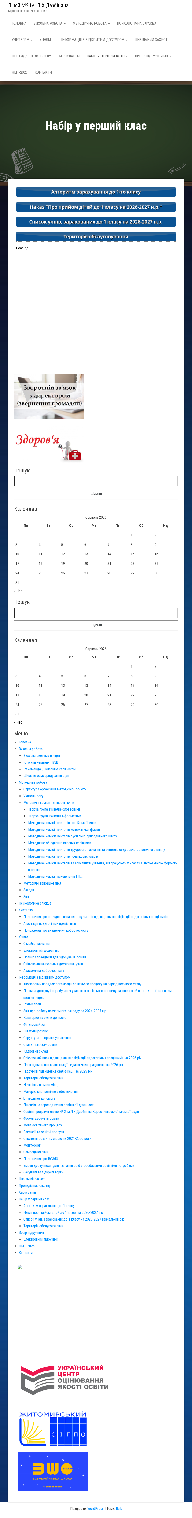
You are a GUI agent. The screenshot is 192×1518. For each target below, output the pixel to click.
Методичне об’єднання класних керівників (59, 843)
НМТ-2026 (20, 72)
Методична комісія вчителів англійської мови (62, 823)
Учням (46, 40)
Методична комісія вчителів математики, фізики (64, 829)
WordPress (95, 1508)
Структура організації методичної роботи (54, 789)
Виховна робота (48, 23)
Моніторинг (32, 1145)
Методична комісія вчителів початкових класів (63, 856)
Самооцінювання (35, 1152)
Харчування (69, 56)
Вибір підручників (152, 56)
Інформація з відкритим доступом (93, 40)
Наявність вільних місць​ (41, 1085)
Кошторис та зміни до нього (44, 1017)
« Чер (18, 591)
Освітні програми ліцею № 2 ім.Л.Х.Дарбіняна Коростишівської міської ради (81, 1111)
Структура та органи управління (47, 1037)
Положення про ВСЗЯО (40, 1159)
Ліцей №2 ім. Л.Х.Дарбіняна (38, 5)
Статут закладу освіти (40, 1044)
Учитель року (33, 796)
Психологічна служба (136, 23)
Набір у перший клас (106, 56)
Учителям (21, 40)
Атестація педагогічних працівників (49, 923)
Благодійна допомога (39, 1098)
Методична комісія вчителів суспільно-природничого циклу (72, 836)
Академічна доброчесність (43, 970)
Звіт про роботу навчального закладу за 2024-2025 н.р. (65, 1011)
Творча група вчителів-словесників (54, 809)
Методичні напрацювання (42, 883)
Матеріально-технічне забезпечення (50, 1091)
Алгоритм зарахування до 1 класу (49, 1205)
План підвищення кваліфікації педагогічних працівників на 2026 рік (73, 1065)
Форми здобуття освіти (41, 1118)
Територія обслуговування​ (43, 1078)
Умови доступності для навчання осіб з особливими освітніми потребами (78, 1165)
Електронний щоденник (41, 950)
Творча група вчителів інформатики (54, 816)
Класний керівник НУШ (40, 762)
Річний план (32, 1004)
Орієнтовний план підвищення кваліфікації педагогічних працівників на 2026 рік (82, 1058)
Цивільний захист (151, 40)
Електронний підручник (40, 1239)
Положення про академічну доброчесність (55, 930)
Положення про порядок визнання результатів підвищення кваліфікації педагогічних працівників (95, 917)
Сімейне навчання (36, 943)
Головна (19, 23)
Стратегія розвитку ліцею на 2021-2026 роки (57, 1138)
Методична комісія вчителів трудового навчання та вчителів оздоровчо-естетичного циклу (96, 849)
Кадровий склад (35, 1051)
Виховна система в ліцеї (41, 755)
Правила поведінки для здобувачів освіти (54, 957)
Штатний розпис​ (35, 1031)
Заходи (28, 890)
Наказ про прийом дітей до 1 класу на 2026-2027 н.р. (63, 1212)
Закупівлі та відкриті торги (43, 1172)
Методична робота (90, 23)
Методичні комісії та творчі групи (48, 802)
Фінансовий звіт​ (35, 1024)
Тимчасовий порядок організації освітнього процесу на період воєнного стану (82, 984)
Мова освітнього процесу (42, 1125)
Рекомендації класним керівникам (49, 769)
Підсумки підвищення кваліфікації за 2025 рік (57, 1071)
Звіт (26, 897)
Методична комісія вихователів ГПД (55, 876)
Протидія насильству (31, 56)
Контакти (43, 72)
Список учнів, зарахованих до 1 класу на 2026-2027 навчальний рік (73, 1219)
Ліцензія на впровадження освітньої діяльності (58, 1105)
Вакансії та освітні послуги (43, 1132)
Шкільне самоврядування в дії (46, 775)
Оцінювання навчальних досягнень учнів (53, 964)
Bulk (119, 1508)
